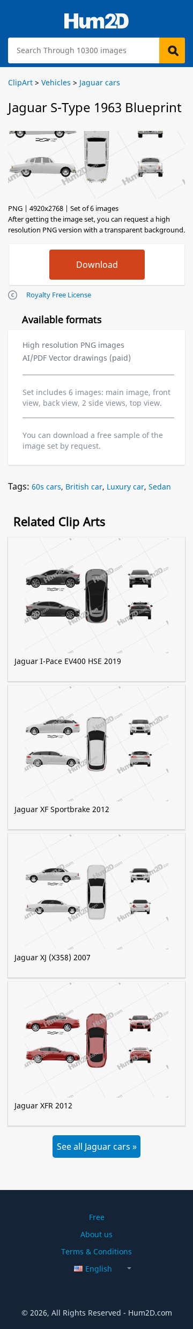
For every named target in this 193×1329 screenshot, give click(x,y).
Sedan (160, 486)
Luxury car (125, 486)
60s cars (46, 486)
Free (97, 1217)
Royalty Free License (58, 295)
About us (96, 1234)
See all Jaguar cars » (97, 1146)
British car (83, 486)
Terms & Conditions (96, 1251)
